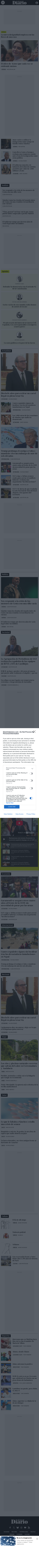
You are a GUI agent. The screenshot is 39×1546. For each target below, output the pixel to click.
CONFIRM (12, 807)
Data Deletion (8, 814)
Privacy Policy (30, 814)
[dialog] (19, 773)
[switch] (31, 773)
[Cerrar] (37, 1539)
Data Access (19, 814)
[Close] (35, 732)
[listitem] (19, 768)
